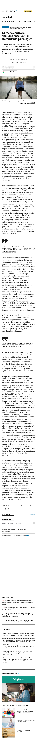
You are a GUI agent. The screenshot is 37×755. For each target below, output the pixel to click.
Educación (14, 21)
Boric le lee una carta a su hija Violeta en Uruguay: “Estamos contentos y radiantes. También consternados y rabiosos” (18, 614)
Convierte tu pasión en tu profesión (23, 730)
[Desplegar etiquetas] (34, 523)
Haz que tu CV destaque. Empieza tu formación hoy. (26, 720)
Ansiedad (10, 523)
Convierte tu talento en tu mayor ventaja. (15, 705)
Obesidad (4, 523)
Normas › (32, 514)
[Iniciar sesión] (33, 11)
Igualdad (29, 21)
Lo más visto (6, 629)
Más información (6, 531)
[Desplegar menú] (3, 11)
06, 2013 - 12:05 (20, 62)
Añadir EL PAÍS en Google (11, 71)
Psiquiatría (18, 523)
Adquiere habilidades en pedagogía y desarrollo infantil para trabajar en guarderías (25, 711)
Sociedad (7, 17)
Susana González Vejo (18, 60)
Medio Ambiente (22, 21)
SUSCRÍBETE (28, 11)
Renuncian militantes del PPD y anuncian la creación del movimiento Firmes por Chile (17, 621)
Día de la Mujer (6, 21)
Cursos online (18, 679)
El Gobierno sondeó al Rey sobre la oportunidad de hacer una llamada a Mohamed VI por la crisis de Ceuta (19, 640)
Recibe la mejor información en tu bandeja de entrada (18, 506)
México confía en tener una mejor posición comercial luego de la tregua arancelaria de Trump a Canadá (18, 602)
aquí (27, 535)
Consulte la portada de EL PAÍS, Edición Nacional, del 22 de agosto (21, 27)
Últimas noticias (7, 597)
